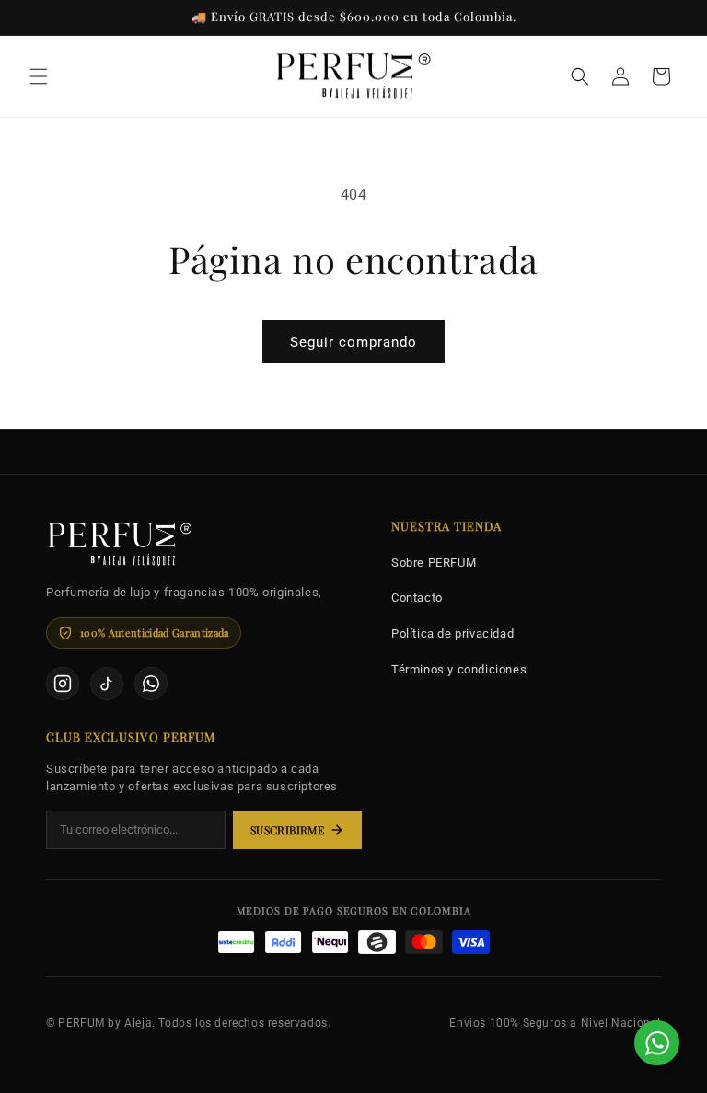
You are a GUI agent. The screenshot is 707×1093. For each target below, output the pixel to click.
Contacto (417, 597)
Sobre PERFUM (433, 563)
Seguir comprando (353, 342)
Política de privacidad (452, 633)
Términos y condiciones (459, 669)
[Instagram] (62, 683)
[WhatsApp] (151, 683)
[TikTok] (106, 683)
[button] (38, 76)
